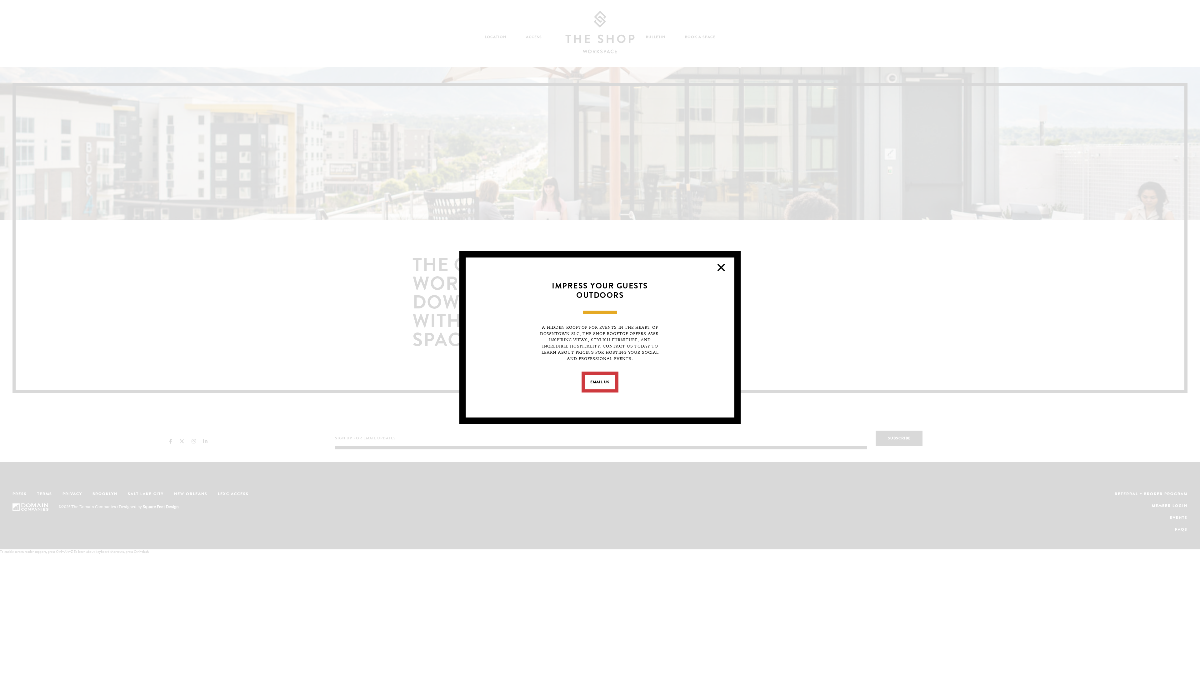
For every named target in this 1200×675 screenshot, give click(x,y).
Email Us (600, 382)
